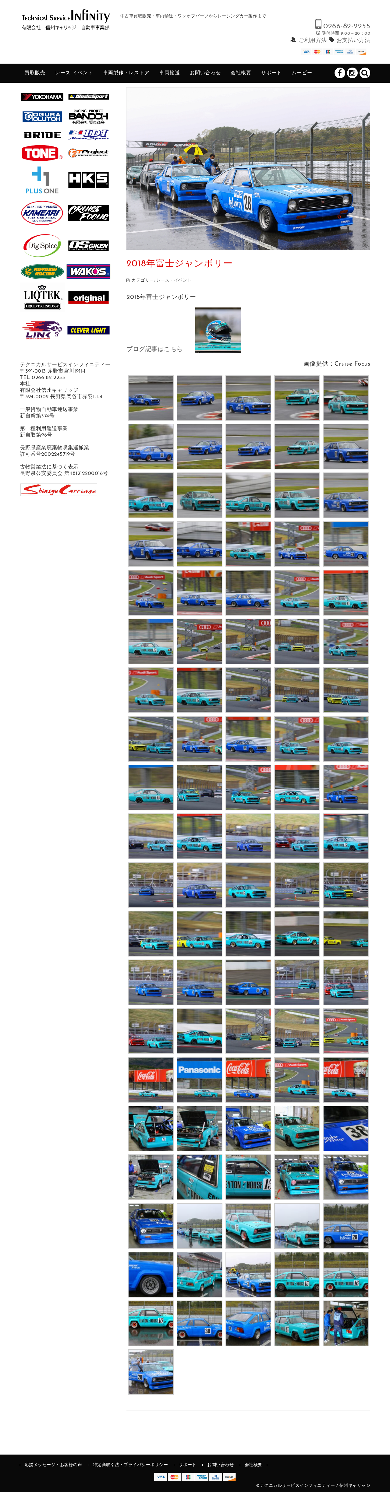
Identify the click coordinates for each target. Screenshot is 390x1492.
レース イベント (74, 73)
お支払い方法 (353, 41)
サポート (271, 73)
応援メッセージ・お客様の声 (53, 1465)
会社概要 (241, 73)
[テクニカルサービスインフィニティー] (65, 24)
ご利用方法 (313, 41)
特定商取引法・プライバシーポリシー (130, 1465)
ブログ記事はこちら (154, 349)
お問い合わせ (205, 73)
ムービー (302, 73)
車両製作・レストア (126, 73)
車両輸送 (169, 73)
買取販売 (35, 73)
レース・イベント (174, 280)
